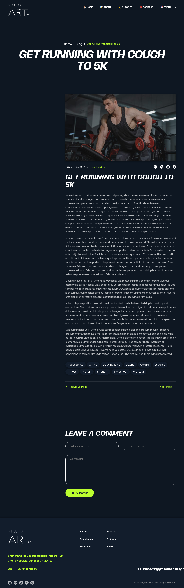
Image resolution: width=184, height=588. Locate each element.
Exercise (160, 364)
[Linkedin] (168, 167)
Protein (86, 371)
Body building (111, 364)
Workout (138, 371)
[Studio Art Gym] (18, 10)
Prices (109, 546)
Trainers (111, 539)
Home (83, 531)
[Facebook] (155, 167)
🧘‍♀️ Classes (125, 7)
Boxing (130, 364)
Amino (93, 364)
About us (111, 531)
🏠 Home (88, 7)
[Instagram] (161, 167)
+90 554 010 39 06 (23, 569)
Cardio (144, 364)
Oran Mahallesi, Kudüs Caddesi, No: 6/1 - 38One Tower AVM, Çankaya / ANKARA (35, 558)
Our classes (86, 539)
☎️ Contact (146, 7)
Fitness (72, 371)
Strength (102, 371)
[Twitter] (174, 167)
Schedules (86, 546)
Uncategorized (98, 167)
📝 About (105, 7)
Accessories (75, 364)
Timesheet (120, 371)
